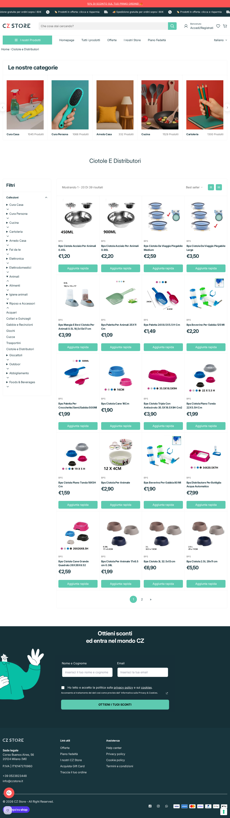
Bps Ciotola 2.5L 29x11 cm (202, 561)
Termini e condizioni (119, 766)
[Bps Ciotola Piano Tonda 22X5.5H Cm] (206, 374)
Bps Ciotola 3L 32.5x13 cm (159, 561)
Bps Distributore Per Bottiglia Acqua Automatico (204, 484)
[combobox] (108, 26)
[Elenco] (211, 187)
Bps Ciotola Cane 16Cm (115, 403)
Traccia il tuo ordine (73, 772)
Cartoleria (192, 134)
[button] (225, 26)
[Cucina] (159, 104)
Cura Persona (60, 134)
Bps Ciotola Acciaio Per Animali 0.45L (77, 247)
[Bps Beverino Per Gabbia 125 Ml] (206, 296)
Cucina (145, 134)
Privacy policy (115, 754)
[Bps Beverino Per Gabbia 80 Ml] (163, 453)
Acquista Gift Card (72, 766)
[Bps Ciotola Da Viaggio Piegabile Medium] (163, 217)
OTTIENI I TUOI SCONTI (115, 704)
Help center (114, 748)
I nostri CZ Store (71, 760)
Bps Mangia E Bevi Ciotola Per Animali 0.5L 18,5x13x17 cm (76, 326)
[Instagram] (158, 806)
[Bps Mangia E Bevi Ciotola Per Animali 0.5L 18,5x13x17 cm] (78, 296)
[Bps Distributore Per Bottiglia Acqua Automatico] (206, 453)
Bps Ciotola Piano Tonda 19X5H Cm (77, 484)
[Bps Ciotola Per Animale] (120, 453)
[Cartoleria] (204, 104)
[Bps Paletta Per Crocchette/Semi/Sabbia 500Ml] (78, 374)
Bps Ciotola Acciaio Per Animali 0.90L (120, 247)
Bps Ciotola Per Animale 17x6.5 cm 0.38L (119, 563)
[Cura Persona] (70, 104)
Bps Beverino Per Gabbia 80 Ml (162, 482)
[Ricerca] (172, 26)
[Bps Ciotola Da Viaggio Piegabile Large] (206, 217)
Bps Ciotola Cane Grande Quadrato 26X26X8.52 (73, 563)
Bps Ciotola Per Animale (115, 482)
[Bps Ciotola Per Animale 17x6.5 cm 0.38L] (120, 532)
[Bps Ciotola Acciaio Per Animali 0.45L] (78, 217)
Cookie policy (115, 760)
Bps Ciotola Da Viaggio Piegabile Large (206, 247)
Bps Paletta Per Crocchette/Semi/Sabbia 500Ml (77, 405)
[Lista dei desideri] (218, 26)
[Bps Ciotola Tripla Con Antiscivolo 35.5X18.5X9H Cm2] (163, 374)
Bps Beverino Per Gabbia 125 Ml (206, 324)
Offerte (65, 748)
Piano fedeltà (69, 754)
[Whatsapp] (166, 806)
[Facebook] (150, 806)
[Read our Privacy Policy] (167, 693)
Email (121, 663)
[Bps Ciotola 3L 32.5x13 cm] (163, 532)
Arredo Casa (104, 134)
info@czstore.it (13, 781)
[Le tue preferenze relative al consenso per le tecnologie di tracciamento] (223, 811)
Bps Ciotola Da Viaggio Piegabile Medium (163, 247)
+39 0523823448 (15, 776)
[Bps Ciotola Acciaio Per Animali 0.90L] (120, 217)
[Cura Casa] (25, 104)
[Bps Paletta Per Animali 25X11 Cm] (120, 296)
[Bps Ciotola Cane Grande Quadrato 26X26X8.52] (78, 532)
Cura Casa (13, 134)
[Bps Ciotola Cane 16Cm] (120, 374)
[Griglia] (219, 187)
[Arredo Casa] (115, 104)
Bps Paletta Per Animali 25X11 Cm (119, 326)
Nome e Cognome (74, 663)
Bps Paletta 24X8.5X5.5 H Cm (162, 324)
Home (5, 49)
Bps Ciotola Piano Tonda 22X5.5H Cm (201, 405)
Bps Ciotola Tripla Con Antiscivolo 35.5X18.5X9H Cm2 (163, 405)
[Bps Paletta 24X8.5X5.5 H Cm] (163, 296)
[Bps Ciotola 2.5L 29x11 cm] (206, 532)
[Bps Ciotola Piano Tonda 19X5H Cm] (78, 453)
